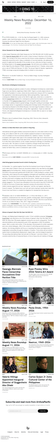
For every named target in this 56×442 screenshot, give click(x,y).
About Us (17, 432)
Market (24, 2)
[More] (36, 2)
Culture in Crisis (17, 101)
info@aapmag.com (5, 438)
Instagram (9, 432)
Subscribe (50, 2)
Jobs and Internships (33, 432)
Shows (14, 2)
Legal (41, 432)
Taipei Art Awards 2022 (12, 56)
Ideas (28, 2)
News (9, 2)
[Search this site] (41, 2)
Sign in (44, 2)
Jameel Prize (10, 99)
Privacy (47, 432)
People (19, 2)
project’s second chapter (23, 64)
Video (33, 2)
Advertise (23, 432)
